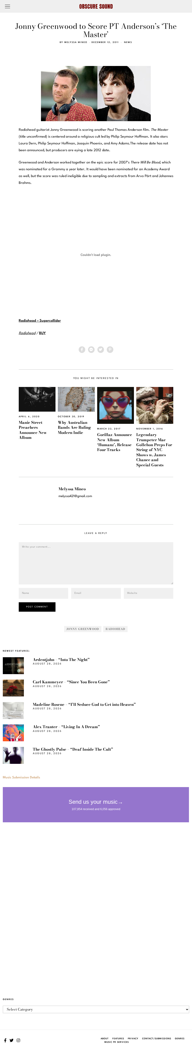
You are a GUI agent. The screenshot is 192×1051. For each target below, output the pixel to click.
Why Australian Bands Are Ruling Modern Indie (74, 427)
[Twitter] (100, 349)
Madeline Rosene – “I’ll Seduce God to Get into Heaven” (84, 704)
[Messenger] (91, 349)
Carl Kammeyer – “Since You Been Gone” (71, 682)
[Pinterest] (110, 349)
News (128, 42)
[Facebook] (82, 349)
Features (118, 1039)
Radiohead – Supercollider (40, 321)
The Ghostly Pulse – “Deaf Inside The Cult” (73, 749)
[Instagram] (18, 1040)
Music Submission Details (21, 777)
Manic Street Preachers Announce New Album (33, 429)
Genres (180, 1039)
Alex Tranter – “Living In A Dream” (66, 727)
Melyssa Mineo (75, 42)
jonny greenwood (82, 629)
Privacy (133, 1039)
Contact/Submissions (156, 1039)
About (105, 1039)
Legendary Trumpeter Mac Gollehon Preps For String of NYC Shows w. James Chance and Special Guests (154, 450)
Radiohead (27, 333)
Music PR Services (116, 1042)
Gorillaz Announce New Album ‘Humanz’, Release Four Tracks (114, 442)
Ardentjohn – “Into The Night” (61, 660)
